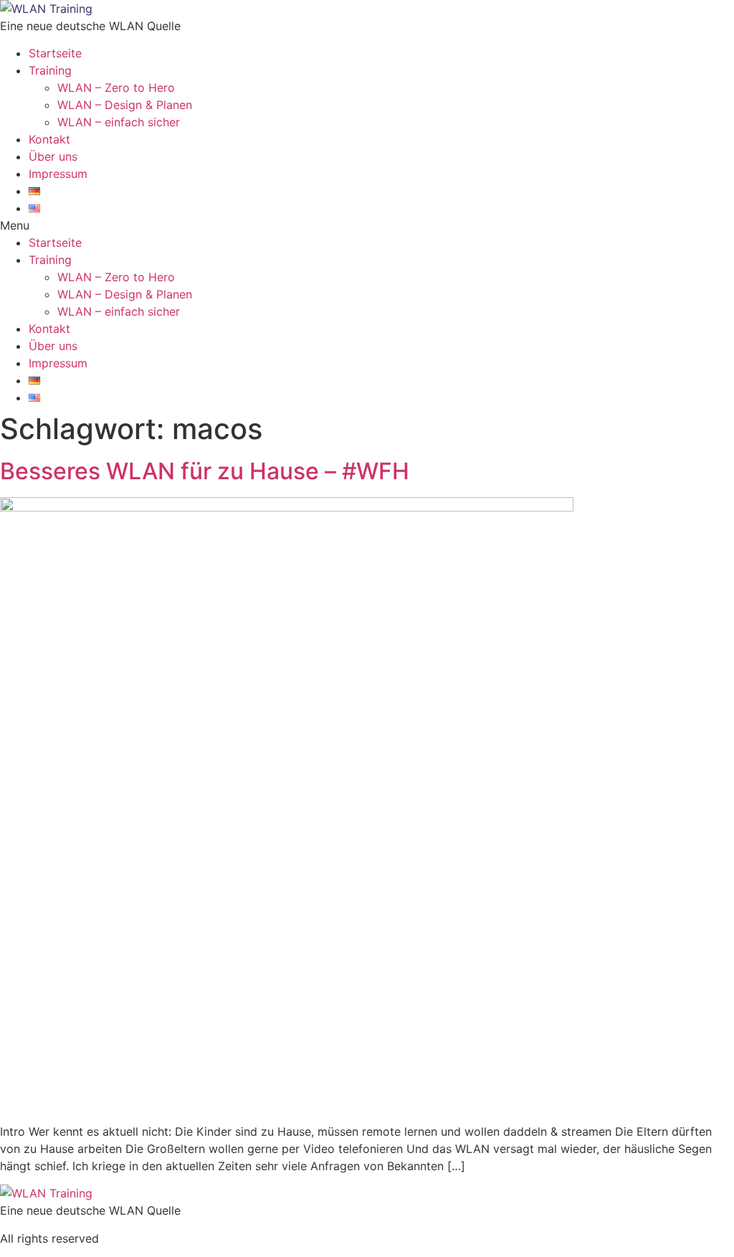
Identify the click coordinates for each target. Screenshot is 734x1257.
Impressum (58, 173)
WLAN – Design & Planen (124, 105)
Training (50, 70)
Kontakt (49, 139)
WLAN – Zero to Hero (116, 87)
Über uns (53, 156)
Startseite (55, 53)
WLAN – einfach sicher (118, 122)
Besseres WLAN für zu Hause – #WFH (204, 471)
